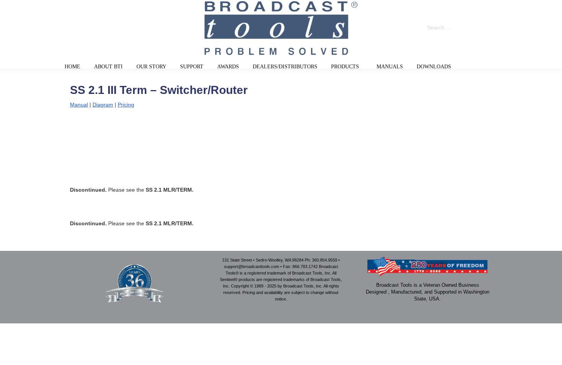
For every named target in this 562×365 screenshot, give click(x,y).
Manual (79, 105)
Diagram (103, 105)
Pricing (126, 105)
